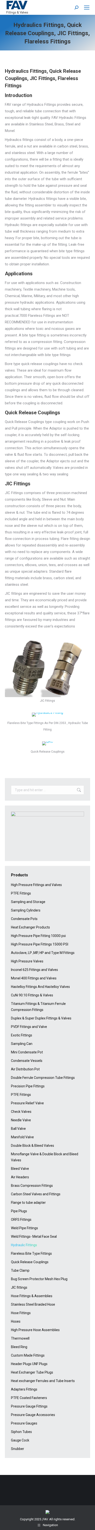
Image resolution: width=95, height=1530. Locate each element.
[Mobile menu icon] (86, 7)
